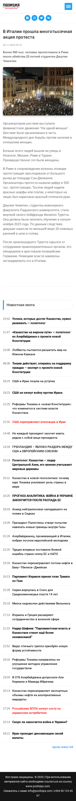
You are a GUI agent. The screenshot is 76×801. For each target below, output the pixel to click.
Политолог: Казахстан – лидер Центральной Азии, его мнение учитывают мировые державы (42, 465)
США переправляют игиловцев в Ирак (39, 422)
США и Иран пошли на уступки (33, 381)
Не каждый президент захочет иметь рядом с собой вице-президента (38, 435)
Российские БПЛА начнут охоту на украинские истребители (36, 711)
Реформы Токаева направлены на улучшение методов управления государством (36, 664)
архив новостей (62, 747)
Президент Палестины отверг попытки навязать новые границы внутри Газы (39, 525)
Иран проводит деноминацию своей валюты (37, 736)
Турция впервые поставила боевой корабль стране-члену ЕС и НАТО (36, 552)
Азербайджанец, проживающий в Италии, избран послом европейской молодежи (41, 538)
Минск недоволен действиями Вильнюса (41, 603)
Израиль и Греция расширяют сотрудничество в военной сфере (35, 617)
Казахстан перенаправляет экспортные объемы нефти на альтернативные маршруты (40, 695)
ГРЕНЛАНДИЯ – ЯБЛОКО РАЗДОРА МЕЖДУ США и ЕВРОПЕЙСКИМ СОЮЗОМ (42, 449)
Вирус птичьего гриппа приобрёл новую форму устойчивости (40, 648)
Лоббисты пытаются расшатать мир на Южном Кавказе (39, 352)
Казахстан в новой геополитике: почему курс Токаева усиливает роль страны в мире (40, 482)
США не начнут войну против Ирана (37, 392)
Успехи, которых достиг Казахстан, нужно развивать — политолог (41, 321)
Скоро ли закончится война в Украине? (39, 722)
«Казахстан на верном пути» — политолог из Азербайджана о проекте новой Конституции (41, 337)
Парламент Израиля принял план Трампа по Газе (41, 579)
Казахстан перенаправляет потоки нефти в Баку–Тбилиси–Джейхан (42, 565)
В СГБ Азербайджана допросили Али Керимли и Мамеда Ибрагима (38, 679)
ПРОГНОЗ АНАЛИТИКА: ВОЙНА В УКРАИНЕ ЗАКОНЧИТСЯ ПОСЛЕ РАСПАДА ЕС (42, 498)
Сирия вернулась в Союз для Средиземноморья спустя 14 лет (35, 592)
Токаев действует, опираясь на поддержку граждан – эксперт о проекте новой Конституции (41, 368)
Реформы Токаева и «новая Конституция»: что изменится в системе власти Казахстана (42, 408)
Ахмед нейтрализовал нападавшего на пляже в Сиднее (39, 511)
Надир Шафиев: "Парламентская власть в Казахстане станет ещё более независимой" (41, 633)
